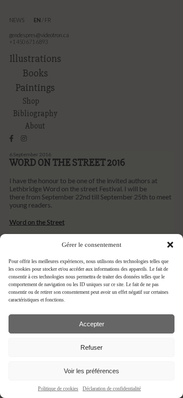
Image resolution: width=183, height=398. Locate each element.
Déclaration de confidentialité (112, 389)
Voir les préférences (91, 371)
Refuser (91, 347)
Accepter (91, 324)
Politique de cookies (58, 389)
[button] (170, 244)
